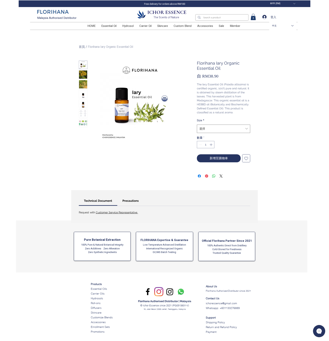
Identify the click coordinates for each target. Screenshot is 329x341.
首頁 (82, 47)
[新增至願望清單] (246, 158)
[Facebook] (147, 291)
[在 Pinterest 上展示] (206, 176)
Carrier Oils (98, 293)
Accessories (98, 322)
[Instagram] (158, 291)
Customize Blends (102, 317)
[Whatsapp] (180, 291)
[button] (283, 3)
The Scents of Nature (166, 17)
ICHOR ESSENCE (166, 12)
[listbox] (283, 3)
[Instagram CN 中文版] (169, 291)
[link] (253, 17)
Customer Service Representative (117, 212)
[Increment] (211, 144)
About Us (211, 286)
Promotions (98, 331)
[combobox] (223, 129)
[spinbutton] (206, 144)
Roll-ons (96, 303)
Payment (211, 332)
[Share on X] (221, 176)
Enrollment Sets (100, 327)
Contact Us (212, 298)
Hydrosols (97, 298)
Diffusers (96, 308)
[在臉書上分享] (199, 176)
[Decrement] (200, 144)
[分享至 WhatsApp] (214, 176)
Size (200, 120)
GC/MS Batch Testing (164, 252)
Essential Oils (99, 289)
